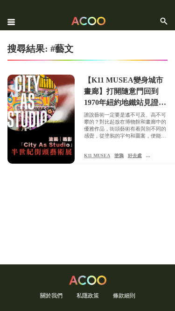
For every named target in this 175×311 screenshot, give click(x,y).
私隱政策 (88, 295)
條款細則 (124, 295)
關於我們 (51, 295)
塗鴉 (119, 155)
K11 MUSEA (97, 155)
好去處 (135, 155)
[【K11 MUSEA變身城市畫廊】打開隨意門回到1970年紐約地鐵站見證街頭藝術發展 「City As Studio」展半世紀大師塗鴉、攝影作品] (41, 119)
